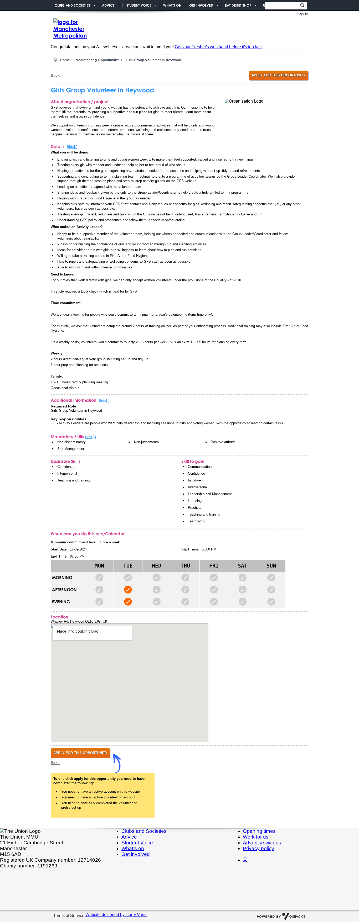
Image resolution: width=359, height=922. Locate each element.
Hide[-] (72, 147)
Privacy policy (258, 848)
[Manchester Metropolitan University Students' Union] (77, 28)
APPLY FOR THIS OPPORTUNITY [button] (279, 75)
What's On (172, 5)
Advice (108, 5)
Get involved (135, 854)
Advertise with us (262, 842)
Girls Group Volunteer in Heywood (153, 60)
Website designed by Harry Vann (116, 914)
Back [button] (55, 75)
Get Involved (201, 5)
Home (65, 60)
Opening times (259, 831)
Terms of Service (69, 916)
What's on (132, 848)
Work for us (256, 837)
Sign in (302, 13)
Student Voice (138, 5)
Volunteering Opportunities (98, 60)
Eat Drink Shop (238, 5)
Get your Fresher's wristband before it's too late (218, 47)
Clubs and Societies (72, 5)
